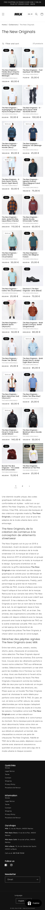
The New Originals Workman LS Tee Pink (31, 467)
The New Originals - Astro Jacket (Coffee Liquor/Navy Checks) (10, 219)
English (21, 901)
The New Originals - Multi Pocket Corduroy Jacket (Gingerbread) (33, 325)
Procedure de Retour (13, 788)
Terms (7, 774)
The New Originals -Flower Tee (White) (10, 359)
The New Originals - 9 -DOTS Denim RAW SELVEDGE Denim (32, 110)
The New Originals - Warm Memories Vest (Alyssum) (10, 396)
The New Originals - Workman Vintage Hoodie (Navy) (10, 145)
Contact (8, 778)
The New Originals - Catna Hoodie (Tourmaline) (10, 255)
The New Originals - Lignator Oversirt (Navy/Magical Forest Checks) (31, 182)
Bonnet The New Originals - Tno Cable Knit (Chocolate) (10, 468)
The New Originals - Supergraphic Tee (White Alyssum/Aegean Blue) (12, 110)
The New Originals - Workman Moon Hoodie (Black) (32, 432)
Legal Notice (9, 771)
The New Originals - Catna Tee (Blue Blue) (31, 395)
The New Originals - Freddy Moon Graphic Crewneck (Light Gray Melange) (10, 73)
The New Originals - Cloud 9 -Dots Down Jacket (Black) (10, 432)
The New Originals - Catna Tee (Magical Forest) (31, 255)
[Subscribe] (37, 879)
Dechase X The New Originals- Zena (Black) (32, 290)
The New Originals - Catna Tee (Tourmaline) (11, 290)
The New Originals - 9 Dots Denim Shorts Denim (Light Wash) (10, 181)
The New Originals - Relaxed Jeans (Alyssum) (10, 325)
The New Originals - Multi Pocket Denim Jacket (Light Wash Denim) (33, 360)
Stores (7, 768)
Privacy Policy (10, 784)
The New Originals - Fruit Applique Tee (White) (32, 71)
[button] (3, 14)
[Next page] (29, 486)
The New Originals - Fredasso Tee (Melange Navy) (32, 145)
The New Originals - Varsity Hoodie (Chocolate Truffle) (30, 219)
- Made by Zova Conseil (28, 908)
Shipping (8, 781)
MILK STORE (18, 908)
